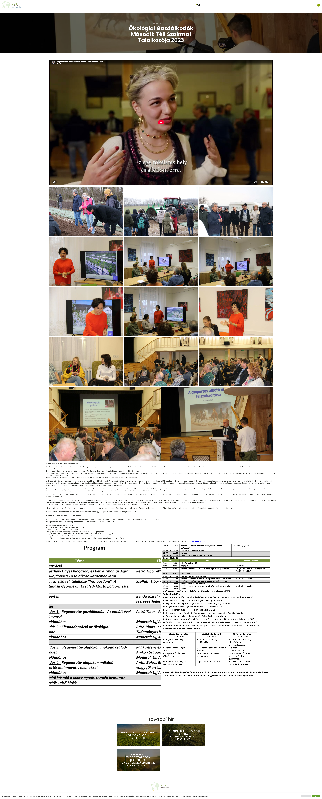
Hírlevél (174, 5)
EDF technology (145, 5)
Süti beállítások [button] (306, 796)
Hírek (190, 5)
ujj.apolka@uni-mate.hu (195, 542)
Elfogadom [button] (316, 796)
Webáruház (165, 5)
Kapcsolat (183, 5)
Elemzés (155, 5)
